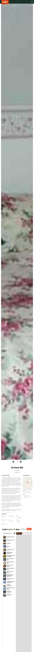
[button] (13, 462)
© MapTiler (26, 489)
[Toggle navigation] (32, 2)
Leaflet (24, 489)
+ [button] (30, 533)
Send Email (17, 472)
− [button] (30, 534)
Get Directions (17, 470)
